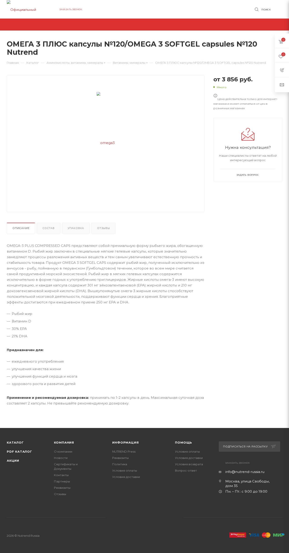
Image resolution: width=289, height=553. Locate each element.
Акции (13, 460)
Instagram (152, 518)
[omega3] (106, 142)
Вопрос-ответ (186, 470)
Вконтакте (120, 518)
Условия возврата (189, 464)
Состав (48, 228)
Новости (61, 458)
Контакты (61, 475)
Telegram (169, 518)
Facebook (136, 518)
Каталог (15, 442)
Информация (125, 442)
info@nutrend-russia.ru (244, 472)
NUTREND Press (123, 451)
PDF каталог (19, 451)
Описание (20, 228)
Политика (119, 464)
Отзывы (103, 228)
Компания (64, 442)
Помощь (183, 442)
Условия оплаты (124, 470)
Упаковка (76, 228)
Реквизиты (62, 487)
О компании (63, 451)
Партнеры (62, 481)
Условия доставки (126, 477)
